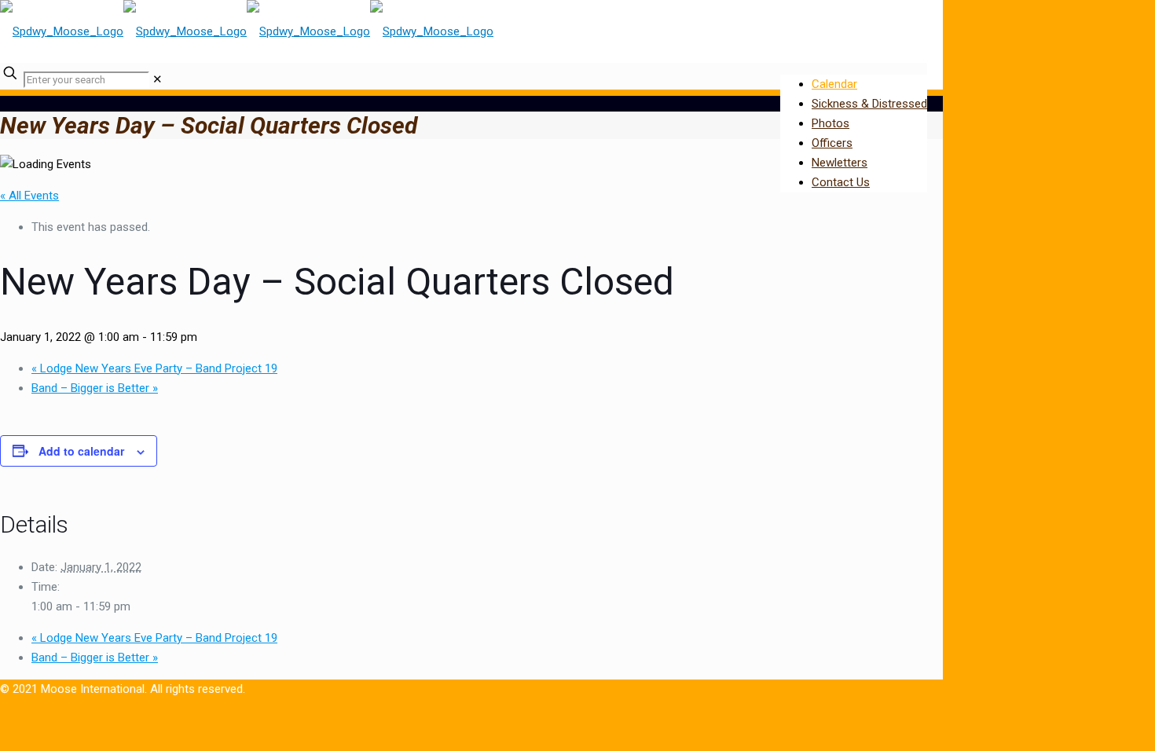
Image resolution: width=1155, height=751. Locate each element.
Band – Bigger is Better (94, 388)
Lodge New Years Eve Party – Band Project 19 (154, 368)
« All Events (29, 196)
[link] (157, 79)
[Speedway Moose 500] (246, 31)
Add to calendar (81, 451)
